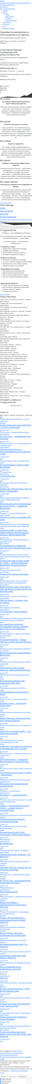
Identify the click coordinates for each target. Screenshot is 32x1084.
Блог (4, 26)
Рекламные (5, 1083)
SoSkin (2, 3)
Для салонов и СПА (14, 220)
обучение (29, 415)
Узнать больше (5, 294)
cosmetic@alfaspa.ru (6, 1053)
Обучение (11, 5)
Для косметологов (26, 220)
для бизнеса (20, 415)
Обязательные (6, 1079)
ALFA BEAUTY (4, 7)
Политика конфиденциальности (10, 1057)
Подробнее (3, 203)
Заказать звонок (16, 406)
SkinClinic (16, 3)
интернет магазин (9, 9)
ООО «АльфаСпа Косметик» (9, 1055)
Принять (4, 1076)
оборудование (18, 1053)
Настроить (22, 1076)
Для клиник (3, 220)
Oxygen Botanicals (24, 3)
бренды (12, 415)
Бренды (2, 1)
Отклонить (12, 1076)
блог (1, 9)
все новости (5, 415)
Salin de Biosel (8, 3)
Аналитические (6, 1081)
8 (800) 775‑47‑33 (17, 1051)
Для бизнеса (4, 5)
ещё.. (1, 1041)
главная (5, 11)
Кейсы (10, 203)
